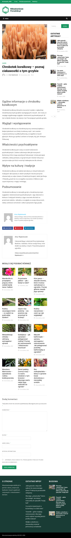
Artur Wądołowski (13, 75)
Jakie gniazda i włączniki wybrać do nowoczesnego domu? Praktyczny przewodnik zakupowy (62, 45)
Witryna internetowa (9, 451)
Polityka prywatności (25, 1)
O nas (15, 1)
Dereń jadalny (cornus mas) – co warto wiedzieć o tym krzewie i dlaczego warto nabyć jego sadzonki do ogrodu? (24, 378)
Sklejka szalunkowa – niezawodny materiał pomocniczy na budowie (33, 524)
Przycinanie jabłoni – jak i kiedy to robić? (23, 280)
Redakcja (34, 1)
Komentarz (6, 410)
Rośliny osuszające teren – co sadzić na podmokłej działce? (8, 313)
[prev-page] (52, 116)
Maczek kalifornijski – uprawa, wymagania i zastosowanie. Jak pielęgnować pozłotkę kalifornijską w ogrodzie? (40, 343)
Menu (6, 18)
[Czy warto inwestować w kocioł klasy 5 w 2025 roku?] (53, 71)
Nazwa (4, 435)
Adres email (6, 443)
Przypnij (19, 228)
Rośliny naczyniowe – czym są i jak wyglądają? (39, 312)
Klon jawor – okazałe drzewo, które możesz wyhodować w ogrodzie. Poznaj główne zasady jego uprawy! (40, 284)
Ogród (4, 63)
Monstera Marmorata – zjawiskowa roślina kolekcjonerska (8, 373)
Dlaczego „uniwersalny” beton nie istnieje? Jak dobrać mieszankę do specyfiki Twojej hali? (63, 60)
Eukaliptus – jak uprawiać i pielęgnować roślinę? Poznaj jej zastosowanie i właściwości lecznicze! (24, 341)
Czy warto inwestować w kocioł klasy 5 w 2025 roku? (62, 73)
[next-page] (55, 116)
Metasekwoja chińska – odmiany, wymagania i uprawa (7, 339)
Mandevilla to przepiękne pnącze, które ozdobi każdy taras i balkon (7, 282)
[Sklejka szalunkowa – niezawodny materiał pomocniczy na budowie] (53, 101)
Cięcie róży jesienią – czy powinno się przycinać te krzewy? (23, 313)
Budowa (53, 481)
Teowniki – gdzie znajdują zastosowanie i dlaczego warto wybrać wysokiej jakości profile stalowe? (62, 89)
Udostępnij (8, 228)
